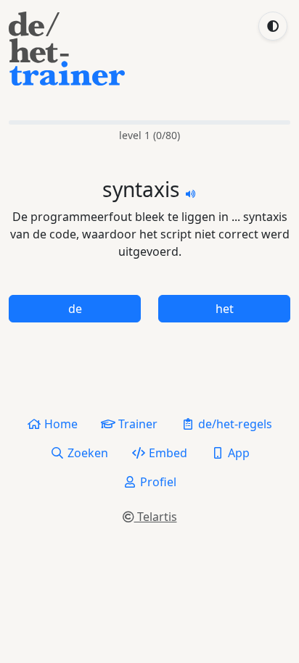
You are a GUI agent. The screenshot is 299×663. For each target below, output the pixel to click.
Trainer (136, 424)
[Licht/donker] (272, 26)
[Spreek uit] (191, 192)
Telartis (155, 517)
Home (59, 424)
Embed (166, 453)
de (75, 309)
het (225, 309)
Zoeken (86, 453)
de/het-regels (233, 424)
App (237, 453)
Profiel (156, 482)
